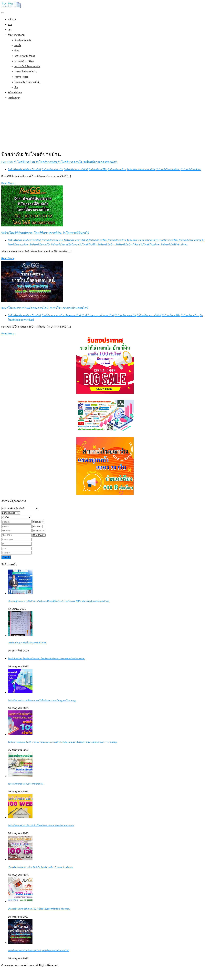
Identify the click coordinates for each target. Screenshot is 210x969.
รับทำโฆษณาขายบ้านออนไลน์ (98, 315)
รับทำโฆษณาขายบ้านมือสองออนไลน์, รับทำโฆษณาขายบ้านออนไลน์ (44, 308)
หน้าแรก (12, 19)
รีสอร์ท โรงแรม (21, 77)
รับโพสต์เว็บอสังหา (191, 169)
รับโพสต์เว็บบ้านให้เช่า (128, 244)
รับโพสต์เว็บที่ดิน (88, 244)
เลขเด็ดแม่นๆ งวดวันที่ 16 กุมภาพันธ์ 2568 (27, 643)
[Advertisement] (105, 126)
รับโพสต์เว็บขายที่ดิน (167, 240)
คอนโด (17, 45)
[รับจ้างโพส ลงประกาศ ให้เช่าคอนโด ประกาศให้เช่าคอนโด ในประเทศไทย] (11, 7)
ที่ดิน (16, 50)
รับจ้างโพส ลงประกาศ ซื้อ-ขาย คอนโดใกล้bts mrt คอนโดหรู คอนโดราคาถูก (42, 700)
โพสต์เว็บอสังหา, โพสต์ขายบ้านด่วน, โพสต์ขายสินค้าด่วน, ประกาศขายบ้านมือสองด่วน (46, 659)
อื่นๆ (16, 87)
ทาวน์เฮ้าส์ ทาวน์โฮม (24, 61)
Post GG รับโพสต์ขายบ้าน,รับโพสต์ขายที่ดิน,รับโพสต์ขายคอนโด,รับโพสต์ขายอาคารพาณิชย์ (59, 162)
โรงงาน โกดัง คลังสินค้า (25, 71)
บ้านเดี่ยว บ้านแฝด (22, 40)
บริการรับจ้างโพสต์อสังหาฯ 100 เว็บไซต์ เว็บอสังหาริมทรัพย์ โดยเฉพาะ (39, 909)
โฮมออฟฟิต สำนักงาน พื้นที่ (27, 82)
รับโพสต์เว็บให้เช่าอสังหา (174, 244)
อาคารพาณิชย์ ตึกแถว (24, 56)
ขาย (10, 24)
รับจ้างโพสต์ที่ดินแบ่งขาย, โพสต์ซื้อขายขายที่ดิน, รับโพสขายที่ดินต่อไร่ (45, 233)
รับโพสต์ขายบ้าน (117, 169)
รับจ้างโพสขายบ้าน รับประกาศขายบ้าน (25, 784)
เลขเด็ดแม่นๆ (14, 98)
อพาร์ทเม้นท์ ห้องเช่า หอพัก (27, 66)
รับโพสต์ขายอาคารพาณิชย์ (141, 169)
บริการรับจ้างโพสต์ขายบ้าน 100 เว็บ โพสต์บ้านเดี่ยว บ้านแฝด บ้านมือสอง (40, 867)
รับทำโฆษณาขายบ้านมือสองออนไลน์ (62, 315)
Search (6, 557)
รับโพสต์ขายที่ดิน (98, 169)
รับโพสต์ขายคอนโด (52, 169)
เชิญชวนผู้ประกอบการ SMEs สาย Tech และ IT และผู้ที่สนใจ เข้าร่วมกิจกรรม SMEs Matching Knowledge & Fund (58, 601)
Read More (7, 183)
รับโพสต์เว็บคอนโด (40, 244)
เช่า (9, 30)
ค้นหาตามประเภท (16, 35)
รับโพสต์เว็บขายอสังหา (168, 169)
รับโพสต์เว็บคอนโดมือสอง (65, 244)
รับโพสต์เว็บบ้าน (106, 244)
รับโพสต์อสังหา (15, 92)
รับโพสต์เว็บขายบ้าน (190, 240)
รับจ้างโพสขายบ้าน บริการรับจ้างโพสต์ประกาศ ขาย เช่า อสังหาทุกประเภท (41, 825)
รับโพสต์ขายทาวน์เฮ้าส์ (76, 169)
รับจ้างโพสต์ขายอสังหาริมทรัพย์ (24, 169)
